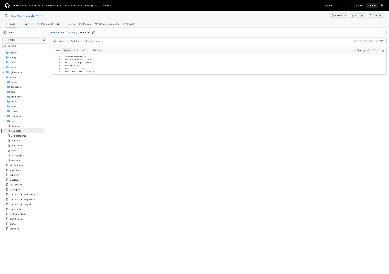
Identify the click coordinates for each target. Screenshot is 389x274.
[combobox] (25, 46)
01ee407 (357, 41)
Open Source (71, 5)
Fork (359, 15)
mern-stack (25, 15)
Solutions (34, 5)
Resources (52, 5)
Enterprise (91, 5)
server (71, 32)
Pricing (107, 5)
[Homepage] (7, 5)
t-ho (12, 15)
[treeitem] (23, 130)
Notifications (340, 15)
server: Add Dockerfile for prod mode (81, 41)
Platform (18, 5)
